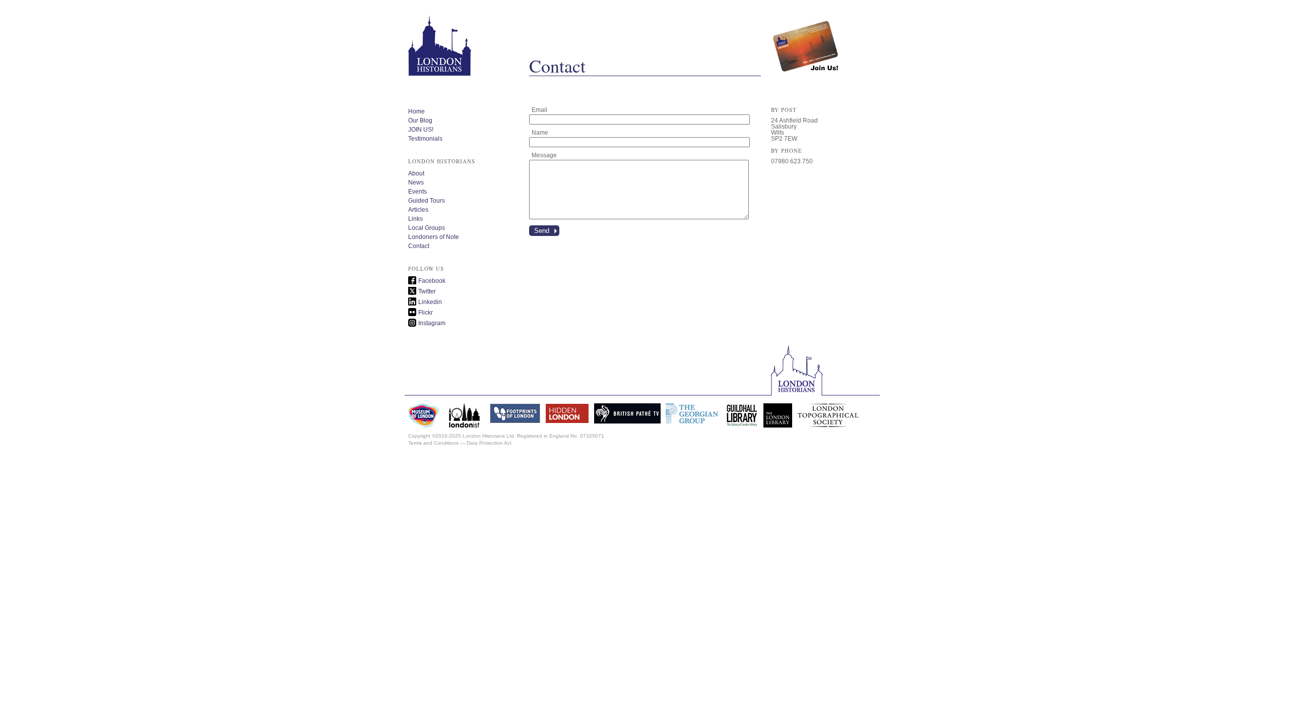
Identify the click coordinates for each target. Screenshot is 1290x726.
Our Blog (420, 120)
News (416, 182)
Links (415, 218)
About (416, 173)
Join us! (806, 38)
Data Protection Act (489, 443)
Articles (418, 209)
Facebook (431, 280)
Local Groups (426, 227)
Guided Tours (426, 200)
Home (416, 111)
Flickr (425, 312)
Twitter (427, 291)
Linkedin (430, 302)
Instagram (431, 323)
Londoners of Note (433, 236)
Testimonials (425, 138)
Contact (418, 246)
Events (417, 191)
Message (544, 155)
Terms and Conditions (433, 443)
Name (540, 133)
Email (539, 110)
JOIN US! (420, 129)
